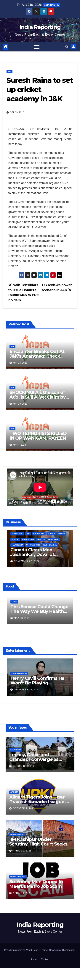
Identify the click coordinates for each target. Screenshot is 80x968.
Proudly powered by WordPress (21, 950)
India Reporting (40, 27)
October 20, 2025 (24, 766)
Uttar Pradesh (18, 877)
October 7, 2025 (24, 808)
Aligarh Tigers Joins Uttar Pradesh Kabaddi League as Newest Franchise (39, 801)
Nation (16, 534)
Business (38, 545)
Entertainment (50, 673)
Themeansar (68, 950)
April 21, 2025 (22, 850)
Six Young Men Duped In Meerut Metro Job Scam (36, 884)
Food (42, 602)
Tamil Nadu (8, 539)
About (34, 959)
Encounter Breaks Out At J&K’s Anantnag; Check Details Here (36, 356)
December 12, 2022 (57, 689)
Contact (45, 959)
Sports (14, 792)
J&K (9, 71)
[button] (66, 46)
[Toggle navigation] (37, 47)
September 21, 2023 (49, 561)
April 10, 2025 (22, 893)
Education (15, 750)
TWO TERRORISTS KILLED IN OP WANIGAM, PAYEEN (38, 436)
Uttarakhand (17, 834)
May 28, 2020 (50, 618)
